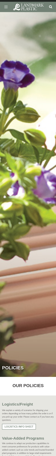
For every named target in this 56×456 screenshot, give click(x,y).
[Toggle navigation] (6, 7)
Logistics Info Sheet (18, 426)
